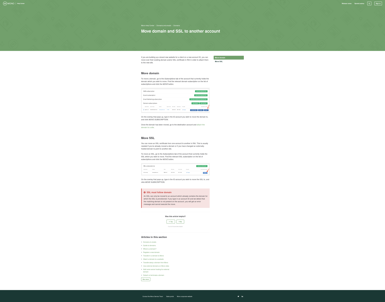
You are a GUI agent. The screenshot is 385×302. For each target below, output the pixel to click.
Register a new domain (151, 252)
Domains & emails (149, 242)
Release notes (347, 3)
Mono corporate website (184, 296)
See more (146, 279)
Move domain (220, 57)
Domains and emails (164, 25)
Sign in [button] (378, 3)
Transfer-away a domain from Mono (155, 262)
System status (359, 3)
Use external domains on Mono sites (156, 266)
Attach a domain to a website (153, 259)
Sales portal (170, 296)
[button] (171, 222)
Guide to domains (149, 245)
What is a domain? (149, 249)
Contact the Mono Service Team (153, 296)
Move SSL (219, 61)
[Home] (14, 4)
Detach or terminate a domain (153, 275)
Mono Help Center (147, 25)
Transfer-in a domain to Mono (153, 255)
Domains (176, 25)
